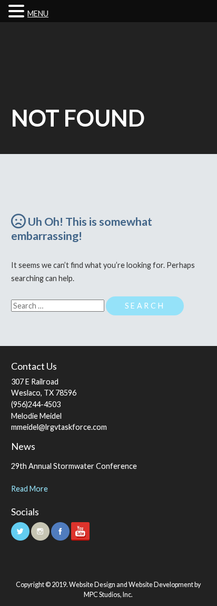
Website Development (161, 585)
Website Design (92, 585)
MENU (37, 13)
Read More (29, 488)
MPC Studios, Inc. (108, 595)
